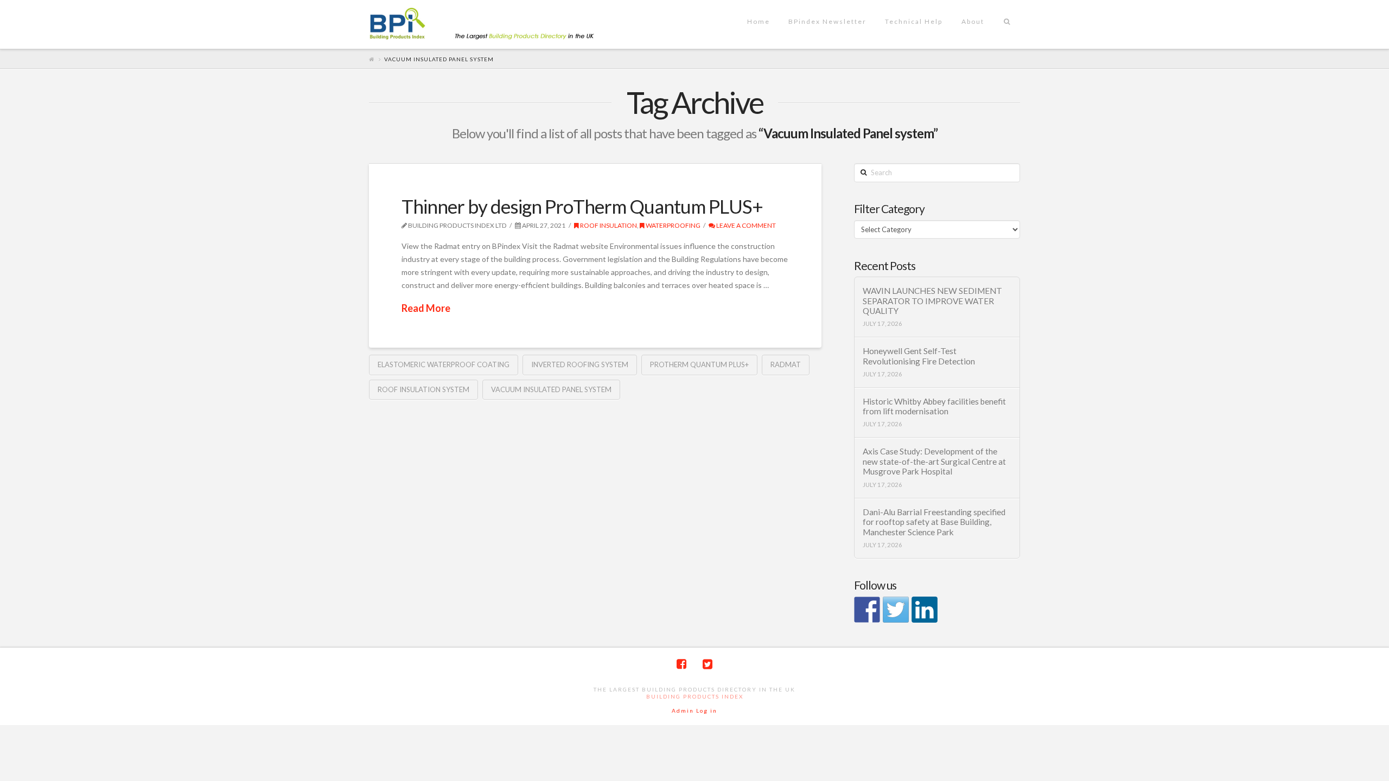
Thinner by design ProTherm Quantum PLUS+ (582, 206)
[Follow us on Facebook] (867, 610)
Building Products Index (694, 696)
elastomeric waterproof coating (443, 364)
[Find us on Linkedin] (925, 610)
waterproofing (672, 225)
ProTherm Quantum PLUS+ (699, 364)
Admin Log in (694, 710)
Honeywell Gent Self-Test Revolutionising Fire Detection (919, 356)
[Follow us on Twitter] (896, 610)
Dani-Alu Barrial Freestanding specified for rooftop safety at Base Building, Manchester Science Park (934, 522)
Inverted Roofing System (579, 364)
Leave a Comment (745, 225)
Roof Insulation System (423, 389)
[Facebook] (681, 664)
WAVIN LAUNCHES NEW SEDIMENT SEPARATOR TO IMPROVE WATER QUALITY (932, 301)
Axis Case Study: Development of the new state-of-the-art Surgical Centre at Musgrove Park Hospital (934, 461)
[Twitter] (707, 664)
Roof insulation (608, 225)
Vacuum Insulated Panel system (551, 389)
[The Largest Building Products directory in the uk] (499, 24)
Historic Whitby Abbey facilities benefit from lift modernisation (934, 406)
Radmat (785, 364)
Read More (426, 308)
